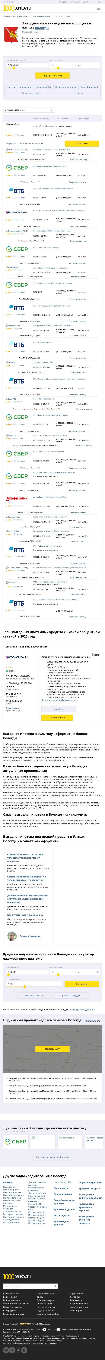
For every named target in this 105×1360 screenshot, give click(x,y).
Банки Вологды (11, 1293)
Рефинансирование (90, 1182)
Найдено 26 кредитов (31, 32)
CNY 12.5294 (87, 2)
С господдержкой (11, 1219)
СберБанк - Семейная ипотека (46, 247)
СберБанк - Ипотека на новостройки (48, 451)
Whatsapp (52, 1329)
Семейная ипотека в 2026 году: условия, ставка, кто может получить (25, 858)
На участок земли (12, 1200)
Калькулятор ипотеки (32, 93)
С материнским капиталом (36, 1189)
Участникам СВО (36, 1195)
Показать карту (52, 1049)
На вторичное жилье (65, 87)
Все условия (11, 143)
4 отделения (12, 707)
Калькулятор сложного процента (86, 1220)
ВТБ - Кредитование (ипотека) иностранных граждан (55, 599)
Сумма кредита (12, 967)
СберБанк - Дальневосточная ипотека (49, 166)
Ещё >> (80, 93)
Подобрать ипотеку (52, 75)
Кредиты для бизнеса (61, 1223)
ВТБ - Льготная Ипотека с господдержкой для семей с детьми (59, 379)
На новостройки (43, 87)
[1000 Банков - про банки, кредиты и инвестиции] (18, 1350)
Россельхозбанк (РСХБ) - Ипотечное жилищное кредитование (59, 567)
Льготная (7, 1203)
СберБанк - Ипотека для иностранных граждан (53, 283)
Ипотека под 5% (36, 1212)
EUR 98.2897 (75, 2)
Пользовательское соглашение (44, 1343)
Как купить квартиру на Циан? (25, 914)
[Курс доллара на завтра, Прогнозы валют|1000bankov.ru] (12, 1350)
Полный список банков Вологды (52, 1157)
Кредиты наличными (14, 1313)
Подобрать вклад (45, 1310)
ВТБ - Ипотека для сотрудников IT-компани (51, 306)
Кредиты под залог (65, 1209)
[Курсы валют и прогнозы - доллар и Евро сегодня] (6, 1350)
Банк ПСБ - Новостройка (43, 399)
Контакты (75, 1296)
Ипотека (11, 87)
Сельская (32, 1201)
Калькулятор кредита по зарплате (86, 1207)
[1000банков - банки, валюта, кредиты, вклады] (24, 1350)
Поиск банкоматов (12, 1307)
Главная (6, 16)
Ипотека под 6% (36, 1215)
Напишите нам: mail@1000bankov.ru (18, 1329)
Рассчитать (81, 984)
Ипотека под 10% (36, 1223)
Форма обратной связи (72, 1329)
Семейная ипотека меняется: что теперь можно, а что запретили (26, 878)
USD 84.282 (62, 2)
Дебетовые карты (45, 1300)
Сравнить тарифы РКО (48, 1313)
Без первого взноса (12, 1214)
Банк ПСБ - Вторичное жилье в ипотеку (50, 435)
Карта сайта (76, 1300)
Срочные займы (63, 1194)
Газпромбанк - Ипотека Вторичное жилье (51, 531)
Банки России (10, 1296)
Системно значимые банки (16, 1303)
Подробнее (58, 709)
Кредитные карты (89, 1188)
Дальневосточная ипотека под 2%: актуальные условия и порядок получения (27, 899)
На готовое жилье (12, 1192)
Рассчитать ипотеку (78, 159)
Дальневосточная (37, 1193)
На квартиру (25, 87)
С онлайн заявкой (89, 87)
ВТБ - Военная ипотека (42, 342)
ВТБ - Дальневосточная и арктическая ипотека (53, 188)
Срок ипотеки (56, 60)
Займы (40, 1296)
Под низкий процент (13, 1217)
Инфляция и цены (46, 1307)
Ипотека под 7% (36, 1217)
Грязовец (80, 1009)
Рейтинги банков (12, 1300)
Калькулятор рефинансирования (90, 1196)
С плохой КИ (34, 1204)
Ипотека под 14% (62, 1182)
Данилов (90, 1009)
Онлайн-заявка (57, 717)
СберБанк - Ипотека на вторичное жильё (50, 415)
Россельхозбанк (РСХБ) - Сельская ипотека (51, 149)
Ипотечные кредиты (41, 16)
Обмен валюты (44, 1303)
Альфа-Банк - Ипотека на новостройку (49, 497)
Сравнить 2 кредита (71, 995)
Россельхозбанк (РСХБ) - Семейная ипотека (51, 231)
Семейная (8, 1208)
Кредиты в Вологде (21, 16)
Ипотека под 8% (36, 1220)
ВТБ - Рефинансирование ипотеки (47, 546)
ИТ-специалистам (37, 1198)
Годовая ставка (12, 979)
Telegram (39, 1329)
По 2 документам (11, 1222)
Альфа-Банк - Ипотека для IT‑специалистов (51, 268)
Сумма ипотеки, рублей (16, 60)
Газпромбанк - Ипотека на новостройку (50, 517)
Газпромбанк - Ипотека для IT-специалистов (52, 325)
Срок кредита (56, 967)
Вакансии (87, 1329)
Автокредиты (62, 1215)
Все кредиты (61, 1188)
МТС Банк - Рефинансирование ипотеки (50, 582)
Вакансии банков (79, 1303)
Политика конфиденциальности (16, 1343)
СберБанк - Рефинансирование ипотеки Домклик (54, 472)
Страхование (76, 1293)
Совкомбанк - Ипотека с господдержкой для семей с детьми (58, 210)
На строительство (12, 1197)
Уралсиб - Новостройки (43, 362)
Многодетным (10, 1206)
